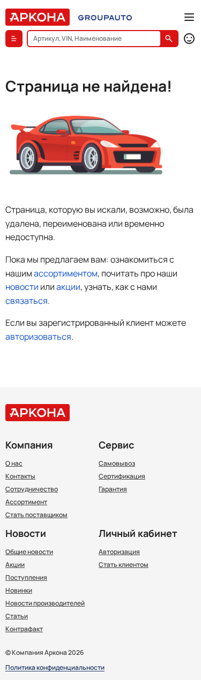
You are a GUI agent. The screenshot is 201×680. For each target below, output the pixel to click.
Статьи (16, 616)
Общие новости (29, 552)
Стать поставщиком (36, 515)
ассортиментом (66, 273)
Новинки (18, 590)
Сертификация (122, 476)
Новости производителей (45, 603)
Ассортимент (26, 502)
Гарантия (113, 489)
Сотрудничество (31, 489)
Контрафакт (24, 629)
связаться (26, 301)
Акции (15, 565)
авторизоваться (38, 336)
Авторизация (119, 552)
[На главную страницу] (37, 17)
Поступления (26, 577)
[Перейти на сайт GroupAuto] (105, 17)
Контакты (20, 476)
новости (22, 287)
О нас (14, 463)
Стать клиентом (123, 565)
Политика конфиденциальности (55, 667)
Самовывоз (117, 463)
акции (68, 287)
